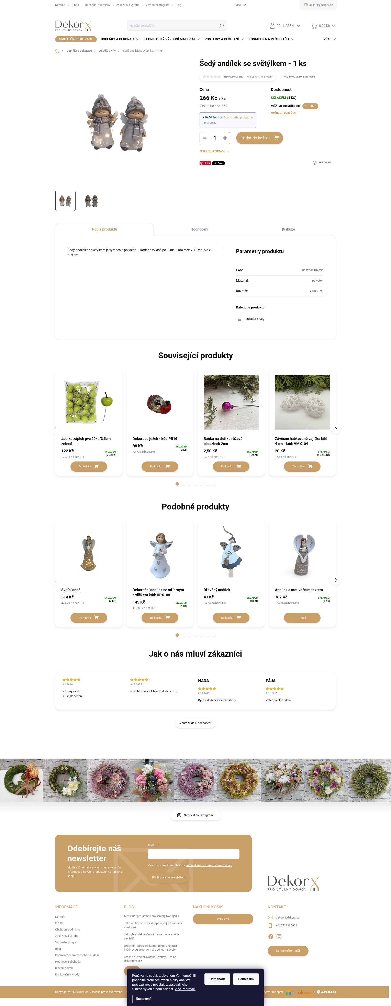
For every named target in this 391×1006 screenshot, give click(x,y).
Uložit (207, 163)
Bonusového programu (238, 117)
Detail (302, 617)
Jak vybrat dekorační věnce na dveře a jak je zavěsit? (151, 936)
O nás (75, 5)
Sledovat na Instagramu (199, 815)
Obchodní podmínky (97, 5)
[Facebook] (271, 936)
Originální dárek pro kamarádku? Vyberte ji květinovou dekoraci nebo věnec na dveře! (150, 947)
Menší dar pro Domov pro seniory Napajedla (151, 916)
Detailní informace (212, 151)
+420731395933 (286, 925)
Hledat (221, 25)
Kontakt (60, 5)
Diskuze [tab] (288, 229)
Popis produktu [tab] (104, 229)
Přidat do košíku (255, 138)
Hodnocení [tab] (199, 229)
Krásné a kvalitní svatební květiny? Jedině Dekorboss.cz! (150, 959)
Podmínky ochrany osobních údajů (77, 955)
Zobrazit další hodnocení (195, 723)
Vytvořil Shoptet (273, 992)
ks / (223, 918)
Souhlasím (246, 979)
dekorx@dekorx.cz (287, 917)
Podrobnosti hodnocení (259, 76)
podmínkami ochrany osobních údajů (209, 865)
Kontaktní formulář (288, 950)
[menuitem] (76, 39)
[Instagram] (279, 936)
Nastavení (143, 999)
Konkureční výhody (67, 974)
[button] (177, 484)
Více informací (185, 989)
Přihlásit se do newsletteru (168, 877)
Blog (178, 5)
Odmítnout (217, 979)
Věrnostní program (157, 5)
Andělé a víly (255, 319)
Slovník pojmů (64, 968)
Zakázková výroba (127, 5)
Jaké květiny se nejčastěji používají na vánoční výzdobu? (153, 925)
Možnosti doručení (284, 113)
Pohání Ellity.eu (209, 123)
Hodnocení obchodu (68, 961)
